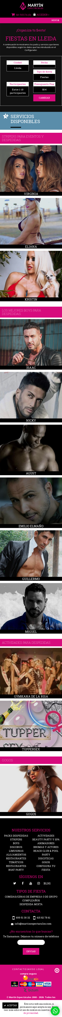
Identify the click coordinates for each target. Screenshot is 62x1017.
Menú (55, 20)
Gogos (46, 862)
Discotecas (46, 858)
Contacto (19, 969)
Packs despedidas (16, 835)
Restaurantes (16, 866)
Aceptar (12, 1005)
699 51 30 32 (23, 917)
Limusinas (16, 850)
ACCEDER (42, 14)
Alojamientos (16, 854)
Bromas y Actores (46, 847)
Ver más (31, 169)
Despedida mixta (31, 904)
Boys (16, 843)
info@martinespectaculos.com (33, 923)
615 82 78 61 (43, 917)
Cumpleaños (31, 900)
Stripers (16, 839)
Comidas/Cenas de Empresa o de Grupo (31, 896)
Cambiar (44, 97)
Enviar (31, 951)
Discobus (16, 847)
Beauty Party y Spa (46, 839)
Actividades (45, 835)
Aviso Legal (36, 969)
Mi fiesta (23, 15)
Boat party (16, 869)
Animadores (45, 843)
